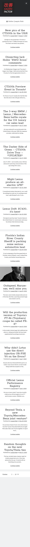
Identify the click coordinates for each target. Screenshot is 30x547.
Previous (5, 474)
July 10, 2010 (23, 214)
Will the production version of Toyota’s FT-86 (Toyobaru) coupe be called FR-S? (15, 318)
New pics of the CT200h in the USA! (15, 32)
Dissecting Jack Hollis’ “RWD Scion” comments (15, 60)
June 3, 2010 (23, 388)
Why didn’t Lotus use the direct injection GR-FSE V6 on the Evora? (15, 352)
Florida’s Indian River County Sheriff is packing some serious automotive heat (15, 241)
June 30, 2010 (23, 249)
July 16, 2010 (23, 187)
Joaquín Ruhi (13, 36)
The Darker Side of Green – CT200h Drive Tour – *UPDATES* (15, 151)
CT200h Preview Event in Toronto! (15, 88)
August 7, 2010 (23, 36)
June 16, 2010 (23, 326)
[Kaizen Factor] (8, 13)
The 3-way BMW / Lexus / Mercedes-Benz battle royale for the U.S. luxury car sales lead (15, 117)
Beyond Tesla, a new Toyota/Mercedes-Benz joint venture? (15, 414)
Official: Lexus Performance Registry (15, 383)
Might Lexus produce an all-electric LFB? (15, 182)
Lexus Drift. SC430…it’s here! (15, 210)
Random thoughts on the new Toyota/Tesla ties (15, 447)
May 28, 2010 (23, 421)
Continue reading (15, 47)
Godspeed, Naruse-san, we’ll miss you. (15, 274)
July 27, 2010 (23, 125)
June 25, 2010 (23, 291)
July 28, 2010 (23, 92)
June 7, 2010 (23, 359)
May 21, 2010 (23, 452)
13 (15, 474)
